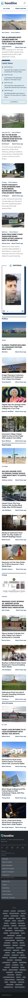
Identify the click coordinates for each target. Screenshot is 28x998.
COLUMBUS (13, 925)
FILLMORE (19, 935)
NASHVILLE (5, 957)
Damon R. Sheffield (7, 411)
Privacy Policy (6, 891)
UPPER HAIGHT (18, 984)
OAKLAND (5, 913)
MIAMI (13, 952)
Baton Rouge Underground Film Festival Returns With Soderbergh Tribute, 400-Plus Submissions (13, 792)
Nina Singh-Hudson (8, 827)
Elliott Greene (6, 539)
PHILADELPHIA (22, 962)
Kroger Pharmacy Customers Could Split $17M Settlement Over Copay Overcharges (12, 377)
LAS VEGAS (22, 945)
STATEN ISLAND (20, 979)
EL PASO (23, 933)
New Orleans (5, 32)
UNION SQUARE (9, 984)
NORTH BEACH (18, 960)
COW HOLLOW (22, 925)
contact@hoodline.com (7, 853)
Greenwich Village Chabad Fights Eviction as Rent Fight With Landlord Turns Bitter (12, 436)
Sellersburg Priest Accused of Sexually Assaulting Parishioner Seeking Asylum (13, 694)
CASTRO (14, 920)
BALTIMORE (11, 918)
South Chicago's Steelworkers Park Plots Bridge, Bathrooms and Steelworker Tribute (11, 189)
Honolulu (4, 596)
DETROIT (16, 928)
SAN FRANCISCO (21, 911)
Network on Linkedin (8, 868)
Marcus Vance (6, 640)
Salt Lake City (6, 132)
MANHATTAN (16, 950)
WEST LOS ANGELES (19, 987)
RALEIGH (5, 969)
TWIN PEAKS (21, 982)
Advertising (5, 888)
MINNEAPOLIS (15, 955)
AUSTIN (5, 918)
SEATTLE (18, 977)
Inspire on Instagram (8, 872)
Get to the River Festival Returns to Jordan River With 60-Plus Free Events (12, 138)
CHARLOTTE (21, 920)
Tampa (4, 340)
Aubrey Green (6, 243)
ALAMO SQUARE (14, 915)
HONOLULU (15, 942)
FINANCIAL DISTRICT (8, 938)
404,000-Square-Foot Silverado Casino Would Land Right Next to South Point (14, 474)
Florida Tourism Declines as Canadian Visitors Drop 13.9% (14, 347)
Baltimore (4, 232)
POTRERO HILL (15, 967)
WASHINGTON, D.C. (8, 987)
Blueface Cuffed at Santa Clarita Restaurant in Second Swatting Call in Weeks (14, 665)
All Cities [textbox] (6, 8)
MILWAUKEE (7, 955)
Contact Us (5, 875)
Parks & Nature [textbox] (20, 8)
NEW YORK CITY (22, 957)
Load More (14, 102)
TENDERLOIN (13, 982)
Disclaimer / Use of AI (8, 897)
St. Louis (4, 724)
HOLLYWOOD (7, 942)
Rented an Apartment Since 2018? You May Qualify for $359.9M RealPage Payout (12, 535)
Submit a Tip (6, 881)
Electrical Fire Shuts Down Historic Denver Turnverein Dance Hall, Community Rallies (13, 761)
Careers (4, 884)
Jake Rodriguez (6, 510)
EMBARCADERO (10, 935)
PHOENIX (8, 965)
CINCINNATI (13, 923)
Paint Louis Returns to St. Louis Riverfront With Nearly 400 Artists (14, 732)
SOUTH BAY (6, 911)
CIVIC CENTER (21, 923)
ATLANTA (22, 915)
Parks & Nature (15, 32)
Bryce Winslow (6, 441)
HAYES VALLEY (20, 940)
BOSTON (18, 918)
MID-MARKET (20, 952)
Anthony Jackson (7, 480)
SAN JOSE (13, 911)
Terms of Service (7, 894)
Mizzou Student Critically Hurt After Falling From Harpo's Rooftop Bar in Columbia (13, 635)
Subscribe (5, 859)
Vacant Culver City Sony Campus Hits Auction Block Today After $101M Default (12, 505)
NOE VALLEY (10, 960)
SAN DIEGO (18, 974)
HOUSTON (22, 942)
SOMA (24, 977)
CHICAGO (6, 923)
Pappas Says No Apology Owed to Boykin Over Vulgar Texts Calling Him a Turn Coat (14, 406)
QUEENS (22, 967)
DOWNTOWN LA (9, 930)
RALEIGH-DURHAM (13, 969)
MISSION (22, 955)
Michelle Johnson (7, 569)
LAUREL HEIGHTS (10, 947)
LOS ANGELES (19, 947)
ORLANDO (14, 962)
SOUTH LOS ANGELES (10, 979)
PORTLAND (6, 967)
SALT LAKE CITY (18, 972)
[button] (4, 311)
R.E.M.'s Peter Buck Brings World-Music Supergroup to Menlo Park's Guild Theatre (12, 822)
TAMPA (6, 982)
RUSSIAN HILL (23, 969)
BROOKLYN (7, 920)
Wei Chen (5, 352)
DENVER (10, 928)
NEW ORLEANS (13, 957)
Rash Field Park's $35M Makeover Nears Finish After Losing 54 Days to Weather (12, 237)
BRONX (24, 918)
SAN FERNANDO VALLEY (8, 977)
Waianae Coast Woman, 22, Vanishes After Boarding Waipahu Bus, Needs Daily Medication (13, 604)
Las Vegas (5, 466)
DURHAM (6, 933)
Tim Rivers (5, 699)
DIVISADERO (23, 928)
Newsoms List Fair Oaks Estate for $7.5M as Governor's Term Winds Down (13, 564)
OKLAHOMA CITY (6, 962)
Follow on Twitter (7, 862)
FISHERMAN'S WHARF (20, 938)
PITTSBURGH (15, 965)
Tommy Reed (6, 798)
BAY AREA (6, 915)
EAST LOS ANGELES (14, 933)
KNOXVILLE (15, 945)
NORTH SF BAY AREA (14, 913)
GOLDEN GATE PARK (10, 940)
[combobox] (7, 8)
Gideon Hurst (6, 736)
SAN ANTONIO (10, 974)
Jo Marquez (5, 196)
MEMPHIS (7, 952)
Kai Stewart (5, 144)
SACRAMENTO (9, 972)
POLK (21, 965)
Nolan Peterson (6, 766)
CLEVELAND (6, 925)
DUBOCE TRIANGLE (19, 930)
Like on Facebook (7, 865)
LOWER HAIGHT (7, 950)
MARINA (23, 950)
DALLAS (4, 928)
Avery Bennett (6, 382)
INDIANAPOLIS (7, 945)
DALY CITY (23, 913)
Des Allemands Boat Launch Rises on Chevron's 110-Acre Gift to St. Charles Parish (13, 40)
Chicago (4, 182)
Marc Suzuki (5, 610)
